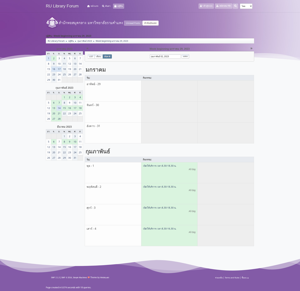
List (91, 56)
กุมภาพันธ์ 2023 (64, 87)
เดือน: (98, 56)
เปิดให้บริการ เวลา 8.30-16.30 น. (159, 228)
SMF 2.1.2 (55, 277)
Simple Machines (80, 277)
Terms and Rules (232, 277)
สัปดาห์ (107, 56)
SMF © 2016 (66, 277)
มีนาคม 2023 (64, 126)
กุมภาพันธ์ (98, 151)
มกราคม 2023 (64, 48)
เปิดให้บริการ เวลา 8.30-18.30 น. (159, 165)
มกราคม (96, 69)
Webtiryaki (104, 277)
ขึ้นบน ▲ (245, 277)
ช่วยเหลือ (219, 277)
